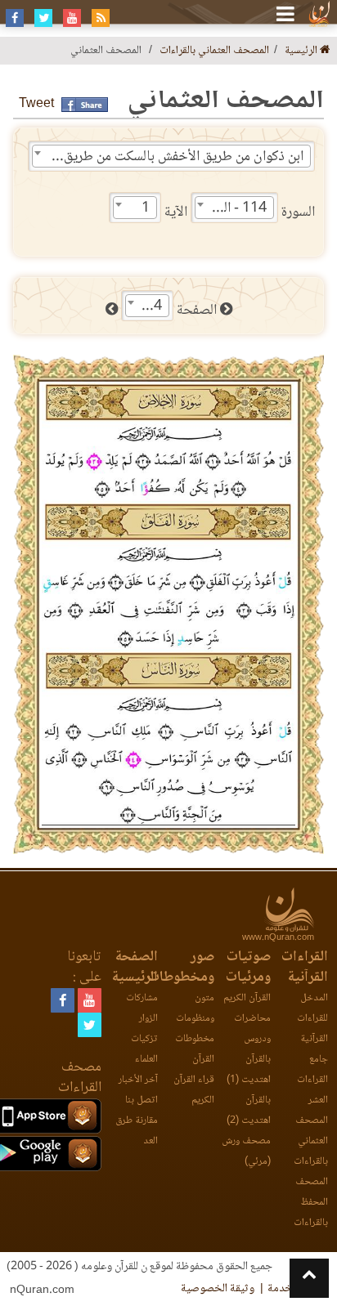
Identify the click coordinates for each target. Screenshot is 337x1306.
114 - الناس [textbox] (233, 208)
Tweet (36, 104)
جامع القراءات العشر (312, 1080)
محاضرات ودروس (252, 1029)
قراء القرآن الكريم (193, 1090)
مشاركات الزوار (142, 1008)
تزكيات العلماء (144, 1049)
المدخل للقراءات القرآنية (312, 1019)
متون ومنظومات (195, 1008)
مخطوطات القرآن (194, 1049)
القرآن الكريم (247, 998)
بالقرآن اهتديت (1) (249, 1070)
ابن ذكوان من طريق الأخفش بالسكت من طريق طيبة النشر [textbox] (168, 156)
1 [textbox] (146, 208)
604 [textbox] (149, 306)
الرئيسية (302, 51)
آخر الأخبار (138, 1080)
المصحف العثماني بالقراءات (214, 51)
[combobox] (171, 156)
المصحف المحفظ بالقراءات (310, 1203)
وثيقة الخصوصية (217, 1289)
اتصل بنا (141, 1100)
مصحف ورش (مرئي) (246, 1151)
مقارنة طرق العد (136, 1131)
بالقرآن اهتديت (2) (249, 1110)
